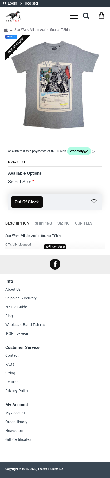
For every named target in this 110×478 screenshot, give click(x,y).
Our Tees (83, 223)
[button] (27, 202)
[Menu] (74, 15)
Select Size (20, 181)
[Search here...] (86, 15)
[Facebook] (55, 264)
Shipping (43, 223)
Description (17, 223)
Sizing (63, 223)
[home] (6, 29)
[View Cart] (101, 15)
